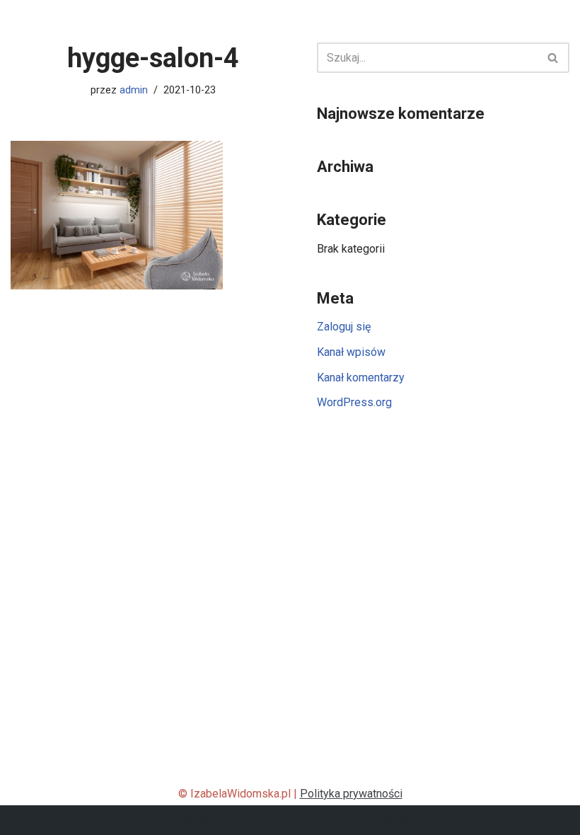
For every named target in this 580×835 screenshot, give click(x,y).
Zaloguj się (344, 326)
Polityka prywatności (351, 793)
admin (134, 90)
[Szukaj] (553, 57)
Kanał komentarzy (361, 377)
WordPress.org (354, 402)
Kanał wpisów (351, 352)
